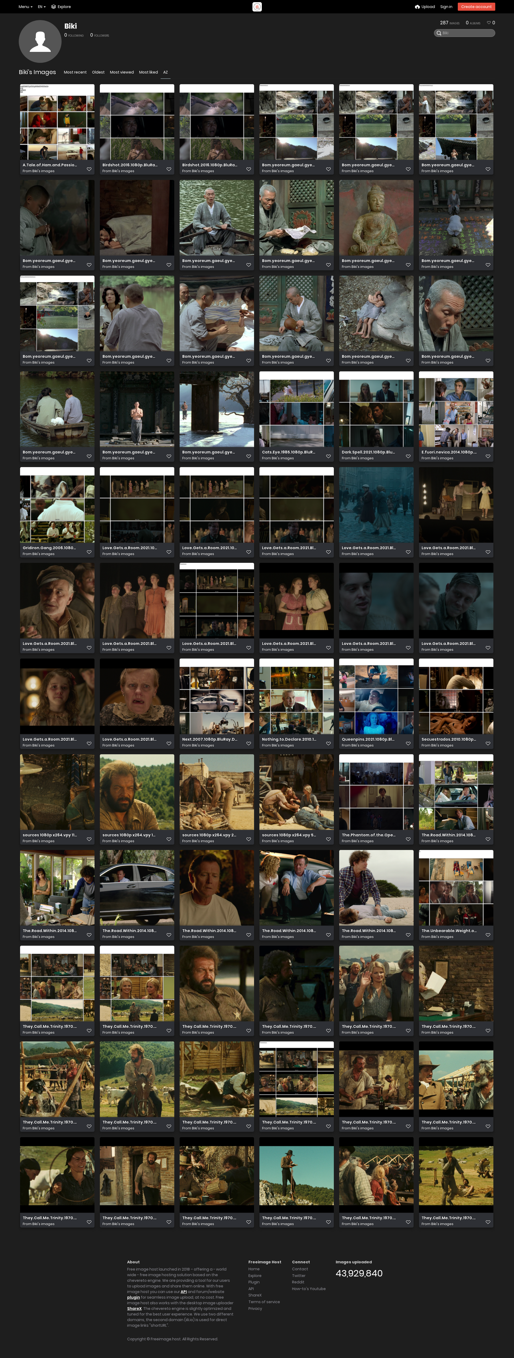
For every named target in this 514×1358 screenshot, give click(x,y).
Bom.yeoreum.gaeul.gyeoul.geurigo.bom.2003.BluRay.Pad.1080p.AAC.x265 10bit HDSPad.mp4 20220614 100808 (449, 260)
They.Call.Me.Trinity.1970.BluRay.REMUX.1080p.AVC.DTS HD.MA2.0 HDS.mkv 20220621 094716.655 (209, 1218)
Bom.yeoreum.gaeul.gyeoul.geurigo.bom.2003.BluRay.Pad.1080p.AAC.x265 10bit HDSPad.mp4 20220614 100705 (50, 260)
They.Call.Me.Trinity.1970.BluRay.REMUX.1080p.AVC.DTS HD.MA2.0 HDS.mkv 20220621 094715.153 (130, 1218)
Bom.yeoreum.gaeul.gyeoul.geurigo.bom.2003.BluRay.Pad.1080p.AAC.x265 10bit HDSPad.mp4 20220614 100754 (289, 260)
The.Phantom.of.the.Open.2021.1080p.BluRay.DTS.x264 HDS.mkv (369, 835)
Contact (300, 1269)
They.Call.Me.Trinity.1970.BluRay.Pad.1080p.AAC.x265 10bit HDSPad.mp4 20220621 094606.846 (209, 1026)
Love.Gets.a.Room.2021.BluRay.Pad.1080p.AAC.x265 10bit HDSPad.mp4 (289, 548)
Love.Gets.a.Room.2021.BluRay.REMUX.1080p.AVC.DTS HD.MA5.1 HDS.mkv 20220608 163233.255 (130, 739)
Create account (476, 6)
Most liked (148, 72)
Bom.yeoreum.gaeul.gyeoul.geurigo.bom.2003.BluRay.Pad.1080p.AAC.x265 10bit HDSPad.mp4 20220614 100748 (130, 260)
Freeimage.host (166, 1339)
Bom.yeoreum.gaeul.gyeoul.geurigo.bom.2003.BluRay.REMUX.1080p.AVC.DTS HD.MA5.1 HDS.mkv (50, 356)
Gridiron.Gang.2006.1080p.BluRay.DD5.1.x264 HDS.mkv (50, 548)
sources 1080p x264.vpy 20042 (209, 835)
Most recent (75, 72)
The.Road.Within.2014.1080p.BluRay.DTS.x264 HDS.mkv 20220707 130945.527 (50, 930)
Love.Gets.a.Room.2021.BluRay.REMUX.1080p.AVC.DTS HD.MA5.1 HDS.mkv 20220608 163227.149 (449, 643)
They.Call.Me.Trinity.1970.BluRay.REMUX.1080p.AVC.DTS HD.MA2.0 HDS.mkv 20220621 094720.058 (369, 1218)
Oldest (98, 72)
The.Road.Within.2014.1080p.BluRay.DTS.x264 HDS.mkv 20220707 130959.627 (289, 930)
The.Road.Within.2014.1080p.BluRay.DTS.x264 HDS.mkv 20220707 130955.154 (209, 930)
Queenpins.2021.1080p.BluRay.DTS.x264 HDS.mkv (369, 739)
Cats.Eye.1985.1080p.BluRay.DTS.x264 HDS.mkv (289, 452)
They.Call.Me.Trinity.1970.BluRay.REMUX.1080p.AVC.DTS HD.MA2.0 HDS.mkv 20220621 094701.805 (449, 1122)
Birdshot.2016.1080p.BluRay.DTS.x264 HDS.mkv (130, 165)
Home (254, 1269)
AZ (165, 72)
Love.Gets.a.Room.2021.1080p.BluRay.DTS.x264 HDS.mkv (130, 548)
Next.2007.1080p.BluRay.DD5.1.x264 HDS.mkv (209, 739)
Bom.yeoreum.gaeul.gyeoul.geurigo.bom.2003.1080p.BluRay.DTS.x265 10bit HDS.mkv (369, 165)
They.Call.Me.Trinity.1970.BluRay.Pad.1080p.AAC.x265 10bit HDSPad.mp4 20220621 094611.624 (289, 1026)
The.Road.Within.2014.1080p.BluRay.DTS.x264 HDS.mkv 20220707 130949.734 (130, 930)
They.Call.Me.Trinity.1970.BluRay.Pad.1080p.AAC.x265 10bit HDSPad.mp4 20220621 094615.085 (449, 1026)
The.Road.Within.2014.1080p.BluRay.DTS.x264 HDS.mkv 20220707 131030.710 (369, 930)
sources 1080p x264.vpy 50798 (289, 835)
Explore (255, 1275)
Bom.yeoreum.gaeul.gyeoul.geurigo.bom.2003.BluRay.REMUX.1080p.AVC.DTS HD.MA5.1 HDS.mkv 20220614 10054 (209, 452)
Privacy (255, 1308)
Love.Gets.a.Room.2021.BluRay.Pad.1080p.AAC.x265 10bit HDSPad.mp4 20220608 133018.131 (449, 548)
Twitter (298, 1275)
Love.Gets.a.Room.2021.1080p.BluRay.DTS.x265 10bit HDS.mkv (209, 548)
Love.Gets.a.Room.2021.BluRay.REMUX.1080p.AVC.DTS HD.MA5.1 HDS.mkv (209, 643)
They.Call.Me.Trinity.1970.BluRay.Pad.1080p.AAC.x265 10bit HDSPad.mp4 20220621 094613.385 (369, 1026)
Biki (70, 26)
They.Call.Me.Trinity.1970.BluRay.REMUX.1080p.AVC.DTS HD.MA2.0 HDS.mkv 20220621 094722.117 (449, 1218)
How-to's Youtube (309, 1288)
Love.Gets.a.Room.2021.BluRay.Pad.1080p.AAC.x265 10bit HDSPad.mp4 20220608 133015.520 (369, 548)
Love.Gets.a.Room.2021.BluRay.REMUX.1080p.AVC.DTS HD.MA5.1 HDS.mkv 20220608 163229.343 (50, 739)
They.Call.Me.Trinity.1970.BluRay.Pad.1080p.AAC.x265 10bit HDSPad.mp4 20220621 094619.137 (130, 1122)
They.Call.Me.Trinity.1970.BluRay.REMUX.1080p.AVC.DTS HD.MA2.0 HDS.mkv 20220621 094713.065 (50, 1218)
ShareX (134, 1308)
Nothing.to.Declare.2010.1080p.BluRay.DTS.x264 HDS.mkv (289, 739)
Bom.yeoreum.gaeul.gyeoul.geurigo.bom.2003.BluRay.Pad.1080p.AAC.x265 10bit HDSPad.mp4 (449, 165)
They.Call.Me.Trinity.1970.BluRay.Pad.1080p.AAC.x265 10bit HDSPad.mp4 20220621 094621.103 (209, 1122)
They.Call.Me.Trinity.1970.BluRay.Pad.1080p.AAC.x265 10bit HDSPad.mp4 (130, 1026)
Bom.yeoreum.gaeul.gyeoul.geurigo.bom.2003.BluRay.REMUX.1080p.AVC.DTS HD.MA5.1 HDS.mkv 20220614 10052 (449, 356)
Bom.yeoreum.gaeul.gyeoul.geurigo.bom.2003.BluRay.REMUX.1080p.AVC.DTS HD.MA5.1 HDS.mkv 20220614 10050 (130, 356)
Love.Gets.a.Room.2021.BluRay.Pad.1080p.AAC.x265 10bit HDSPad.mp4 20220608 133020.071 (50, 643)
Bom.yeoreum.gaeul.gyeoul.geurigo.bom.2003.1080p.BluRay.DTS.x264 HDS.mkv (289, 165)
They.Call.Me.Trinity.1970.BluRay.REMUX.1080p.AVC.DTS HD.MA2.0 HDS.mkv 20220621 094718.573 (289, 1218)
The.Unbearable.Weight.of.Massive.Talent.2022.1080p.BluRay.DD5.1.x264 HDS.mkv (449, 930)
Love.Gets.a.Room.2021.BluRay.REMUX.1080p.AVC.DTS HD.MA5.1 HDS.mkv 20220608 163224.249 (369, 643)
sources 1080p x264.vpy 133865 (130, 835)
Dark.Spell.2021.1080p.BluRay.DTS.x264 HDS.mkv (369, 452)
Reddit (298, 1282)
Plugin (254, 1282)
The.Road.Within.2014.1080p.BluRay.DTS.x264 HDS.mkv (449, 835)
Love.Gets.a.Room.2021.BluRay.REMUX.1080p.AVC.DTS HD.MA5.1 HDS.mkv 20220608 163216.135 (289, 643)
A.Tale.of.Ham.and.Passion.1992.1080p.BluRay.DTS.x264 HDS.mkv (50, 165)
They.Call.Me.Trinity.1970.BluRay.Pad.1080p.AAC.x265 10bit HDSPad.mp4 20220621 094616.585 (50, 1122)
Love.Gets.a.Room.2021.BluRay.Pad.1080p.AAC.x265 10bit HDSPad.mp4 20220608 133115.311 (130, 643)
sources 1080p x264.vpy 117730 (50, 835)
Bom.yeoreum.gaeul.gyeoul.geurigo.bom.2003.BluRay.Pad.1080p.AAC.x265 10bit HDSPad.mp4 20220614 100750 (209, 260)
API (184, 1291)
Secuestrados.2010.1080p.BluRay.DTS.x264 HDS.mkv (449, 739)
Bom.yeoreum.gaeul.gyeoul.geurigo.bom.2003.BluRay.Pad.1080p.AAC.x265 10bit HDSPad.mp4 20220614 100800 (369, 260)
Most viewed (122, 72)
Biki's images (43, 171)
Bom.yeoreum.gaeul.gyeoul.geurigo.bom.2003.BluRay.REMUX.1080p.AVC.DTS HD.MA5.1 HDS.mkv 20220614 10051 (369, 356)
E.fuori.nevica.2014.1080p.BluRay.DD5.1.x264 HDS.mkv (449, 452)
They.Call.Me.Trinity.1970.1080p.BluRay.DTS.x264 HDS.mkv (50, 1026)
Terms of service (264, 1302)
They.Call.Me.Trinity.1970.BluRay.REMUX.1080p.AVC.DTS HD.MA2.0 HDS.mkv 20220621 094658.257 (369, 1122)
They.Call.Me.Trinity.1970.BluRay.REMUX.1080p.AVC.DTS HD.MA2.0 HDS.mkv (289, 1122)
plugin (133, 1297)
